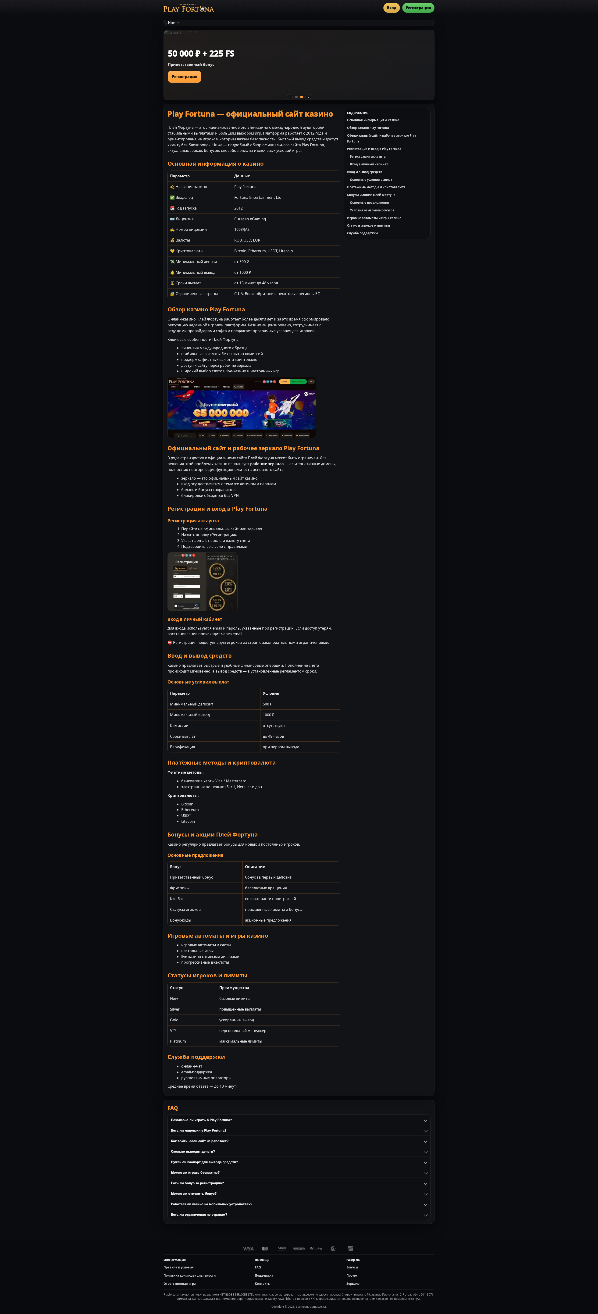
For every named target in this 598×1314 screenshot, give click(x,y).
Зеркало (353, 1284)
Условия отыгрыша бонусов (372, 210)
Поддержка (264, 1275)
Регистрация (418, 7)
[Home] (189, 8)
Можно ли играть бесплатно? (195, 1172)
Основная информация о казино (373, 120)
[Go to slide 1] (296, 97)
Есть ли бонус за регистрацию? (197, 1183)
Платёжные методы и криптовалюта (376, 187)
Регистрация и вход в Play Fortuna (374, 149)
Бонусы (352, 1267)
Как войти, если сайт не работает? (200, 1141)
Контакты (263, 1284)
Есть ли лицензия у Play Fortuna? (199, 1130)
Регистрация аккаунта (368, 156)
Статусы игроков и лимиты (368, 225)
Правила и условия (179, 1267)
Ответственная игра (180, 1284)
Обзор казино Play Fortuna (368, 128)
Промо (351, 1275)
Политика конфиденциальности (190, 1275)
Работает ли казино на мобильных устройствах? (212, 1204)
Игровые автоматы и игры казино (374, 218)
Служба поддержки (362, 233)
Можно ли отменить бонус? (194, 1193)
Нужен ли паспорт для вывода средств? (204, 1162)
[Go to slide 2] (301, 97)
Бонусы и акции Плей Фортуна (371, 195)
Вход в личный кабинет (369, 164)
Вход (391, 7)
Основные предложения (369, 202)
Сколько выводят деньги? (193, 1151)
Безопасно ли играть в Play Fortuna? (201, 1120)
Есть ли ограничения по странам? (199, 1214)
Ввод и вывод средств (364, 172)
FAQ (258, 1267)
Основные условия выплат (371, 180)
